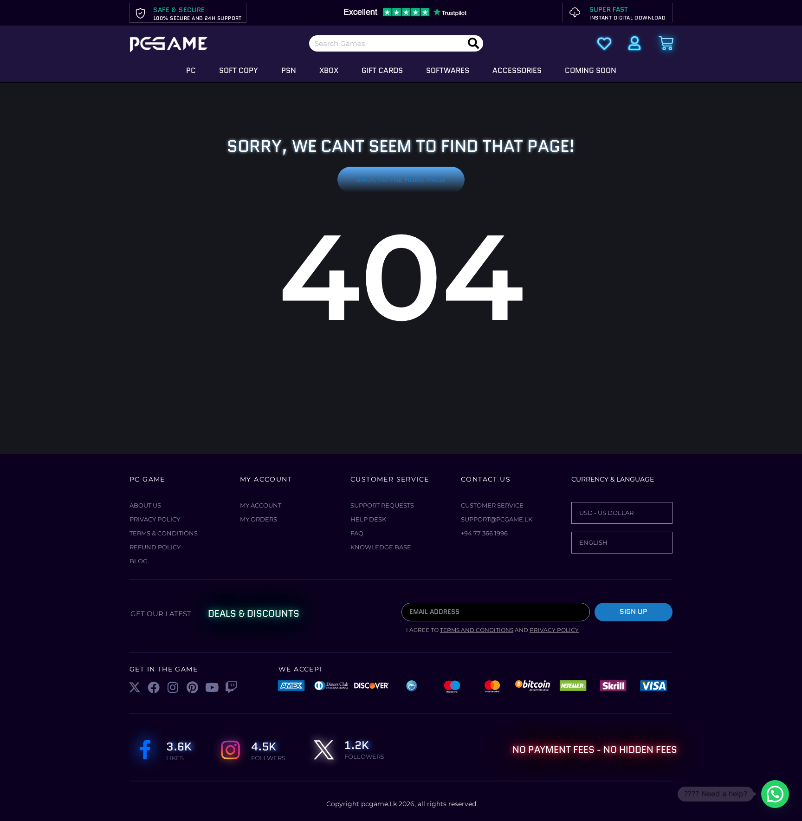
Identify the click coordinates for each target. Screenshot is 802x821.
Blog (138, 561)
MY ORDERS (258, 519)
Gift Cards (382, 70)
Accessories (517, 70)
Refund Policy (155, 547)
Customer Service (492, 505)
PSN (288, 70)
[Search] (473, 43)
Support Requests (382, 505)
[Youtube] (211, 687)
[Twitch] (231, 687)
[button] (775, 794)
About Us (145, 505)
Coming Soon (590, 70)
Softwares (447, 70)
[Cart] (666, 43)
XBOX (328, 70)
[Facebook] (154, 687)
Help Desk (368, 519)
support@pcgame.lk (496, 519)
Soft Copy (238, 70)
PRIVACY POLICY (554, 629)
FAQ (356, 533)
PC (191, 70)
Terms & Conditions (163, 533)
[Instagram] (173, 687)
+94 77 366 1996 (484, 533)
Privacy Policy (154, 519)
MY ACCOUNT (260, 505)
